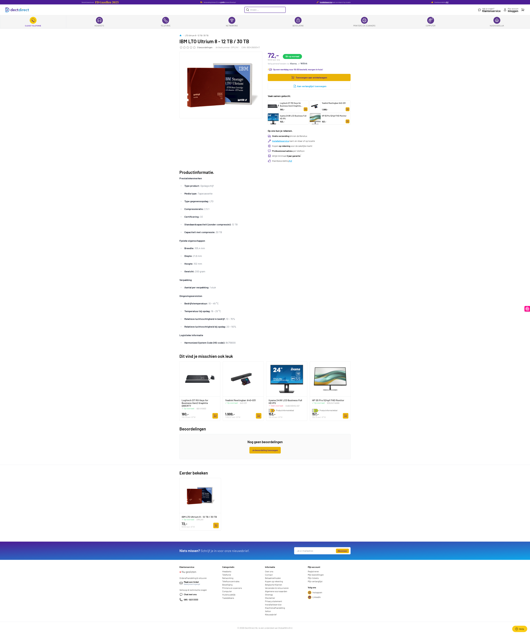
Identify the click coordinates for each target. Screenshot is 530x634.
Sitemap (269, 594)
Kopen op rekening (274, 581)
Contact (269, 574)
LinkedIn (316, 597)
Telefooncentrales (230, 581)
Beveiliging (298, 26)
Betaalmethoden (273, 578)
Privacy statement (273, 601)
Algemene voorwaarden (276, 591)
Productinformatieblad (285, 410)
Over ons (269, 571)
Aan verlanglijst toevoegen (311, 86)
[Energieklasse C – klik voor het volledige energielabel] (315, 410)
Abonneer (342, 550)
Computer (430, 26)
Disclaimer (270, 598)
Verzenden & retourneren (277, 588)
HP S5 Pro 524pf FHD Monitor (334, 116)
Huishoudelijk (497, 26)
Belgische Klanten (273, 584)
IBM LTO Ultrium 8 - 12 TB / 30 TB (199, 516)
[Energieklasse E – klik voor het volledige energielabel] (272, 410)
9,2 (447, 2)
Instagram (317, 592)
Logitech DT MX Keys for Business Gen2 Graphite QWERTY (290, 106)
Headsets (99, 26)
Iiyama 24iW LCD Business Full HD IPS (293, 117)
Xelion (268, 611)
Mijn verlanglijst (315, 581)
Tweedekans (228, 598)
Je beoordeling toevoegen (265, 450)
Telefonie (166, 26)
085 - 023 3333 (191, 599)
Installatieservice (326, 2)
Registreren (313, 571)
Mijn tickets (313, 578)
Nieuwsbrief (271, 614)
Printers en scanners (364, 26)
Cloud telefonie (33, 26)
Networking (232, 26)
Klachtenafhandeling (275, 608)
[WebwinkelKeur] (527, 308)
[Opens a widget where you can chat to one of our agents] (519, 629)
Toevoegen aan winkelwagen (311, 77)
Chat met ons (190, 594)
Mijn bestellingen (316, 574)
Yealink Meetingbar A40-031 (334, 103)
